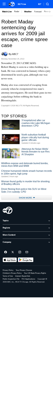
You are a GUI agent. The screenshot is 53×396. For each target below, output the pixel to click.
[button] (4, 4)
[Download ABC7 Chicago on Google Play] (25, 259)
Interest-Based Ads (22, 276)
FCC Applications (28, 279)
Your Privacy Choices (24, 270)
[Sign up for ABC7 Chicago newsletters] (27, 252)
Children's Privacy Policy (12, 273)
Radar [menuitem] (16, 12)
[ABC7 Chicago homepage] (11, 4)
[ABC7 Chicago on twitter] (13, 252)
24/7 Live (22, 4)
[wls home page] (7, 210)
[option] (8, 12)
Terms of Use (8, 276)
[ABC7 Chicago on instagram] (20, 252)
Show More (26, 198)
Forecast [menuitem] (38, 12)
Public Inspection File (11, 279)
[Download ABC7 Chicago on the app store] (10, 259)
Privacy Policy (8, 270)
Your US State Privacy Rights (35, 273)
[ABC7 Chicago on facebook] (6, 252)
